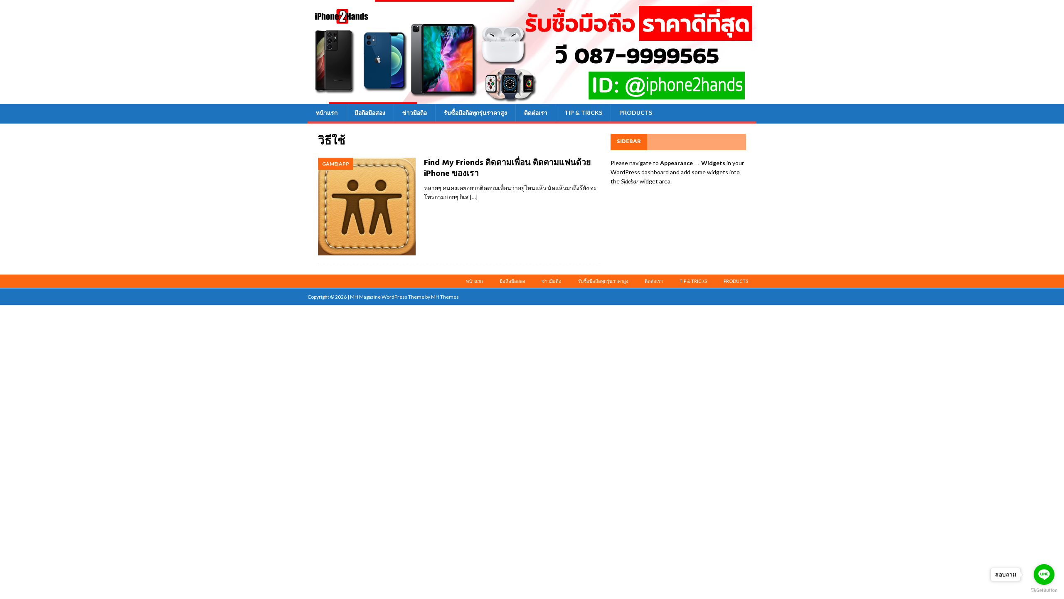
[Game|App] (367, 206)
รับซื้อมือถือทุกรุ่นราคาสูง (475, 112)
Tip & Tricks (583, 112)
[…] (474, 196)
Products (635, 112)
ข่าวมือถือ (414, 112)
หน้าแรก (326, 112)
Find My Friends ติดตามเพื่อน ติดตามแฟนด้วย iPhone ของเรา (507, 168)
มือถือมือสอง (370, 112)
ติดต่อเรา (535, 112)
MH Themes (445, 297)
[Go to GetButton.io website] (1044, 590)
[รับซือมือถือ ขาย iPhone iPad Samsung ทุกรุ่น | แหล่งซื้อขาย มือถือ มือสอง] (532, 99)
